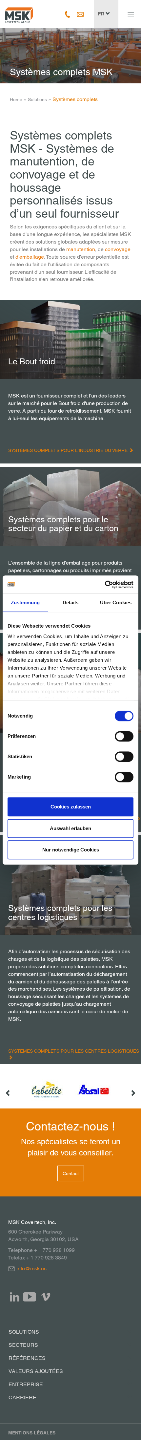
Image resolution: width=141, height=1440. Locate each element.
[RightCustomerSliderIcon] (133, 1089)
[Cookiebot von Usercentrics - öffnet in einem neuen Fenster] (104, 584)
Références (27, 1358)
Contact (71, 1173)
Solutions (37, 99)
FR (102, 13)
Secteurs (23, 1345)
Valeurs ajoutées (36, 1371)
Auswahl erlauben (70, 828)
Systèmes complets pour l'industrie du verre (68, 450)
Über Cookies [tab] (115, 602)
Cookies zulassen (70, 806)
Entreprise (26, 1384)
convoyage (118, 249)
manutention (80, 249)
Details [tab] (71, 602)
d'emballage (29, 257)
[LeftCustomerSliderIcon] (8, 1089)
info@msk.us (31, 1268)
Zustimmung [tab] (25, 602)
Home (16, 99)
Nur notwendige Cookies (70, 849)
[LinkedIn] (14, 1296)
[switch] (124, 736)
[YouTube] (29, 1296)
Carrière (22, 1397)
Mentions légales (31, 1432)
